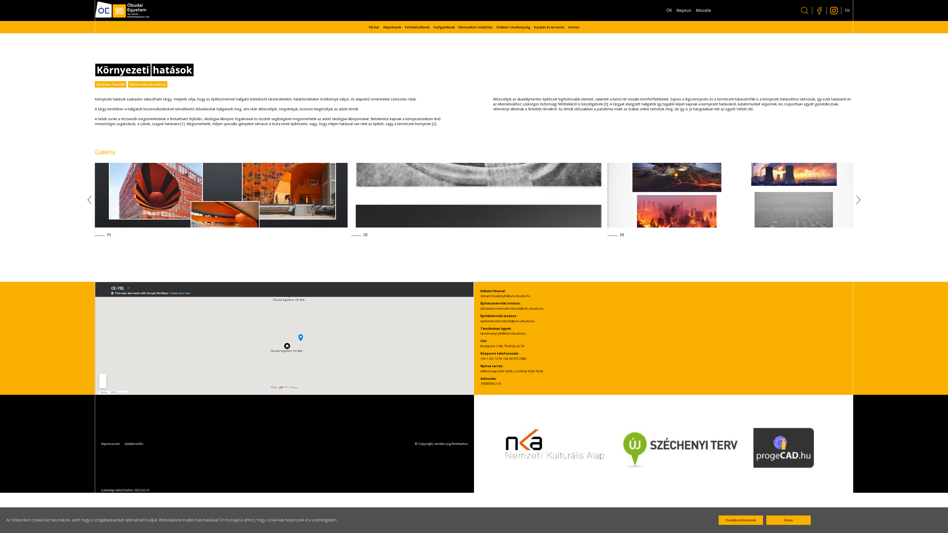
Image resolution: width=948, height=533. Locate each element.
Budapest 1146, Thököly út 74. (502, 346)
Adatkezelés (134, 443)
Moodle (703, 10)
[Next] (856, 199)
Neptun (683, 10)
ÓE (669, 10)
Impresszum (110, 443)
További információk (741, 520)
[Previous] (91, 199)
